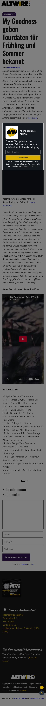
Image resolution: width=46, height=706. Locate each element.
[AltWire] (15, 3)
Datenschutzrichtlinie (12, 614)
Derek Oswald (13, 67)
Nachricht (9, 14)
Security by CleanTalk (20, 698)
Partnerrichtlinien (10, 618)
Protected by (23, 564)
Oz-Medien (23, 690)
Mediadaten (8, 621)
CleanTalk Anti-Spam (27, 564)
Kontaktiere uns (9, 624)
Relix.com (32, 117)
